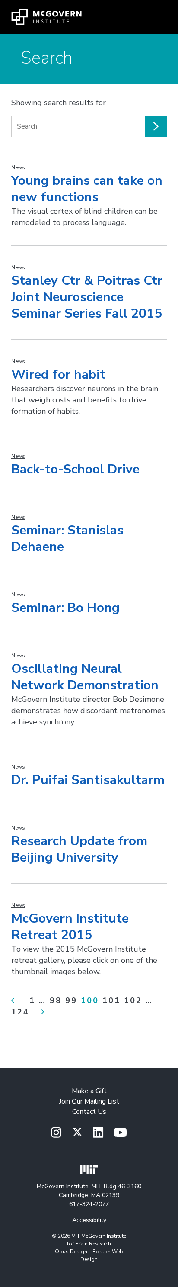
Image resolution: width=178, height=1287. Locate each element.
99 (71, 1000)
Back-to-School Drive (75, 469)
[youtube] (120, 1133)
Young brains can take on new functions (86, 189)
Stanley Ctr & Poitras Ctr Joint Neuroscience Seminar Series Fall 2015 (86, 297)
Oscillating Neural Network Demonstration (85, 677)
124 (20, 1012)
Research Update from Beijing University (79, 849)
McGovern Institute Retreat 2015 (70, 927)
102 (133, 1000)
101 (111, 1000)
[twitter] (77, 1132)
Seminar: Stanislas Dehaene (67, 538)
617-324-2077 (89, 1204)
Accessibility (89, 1220)
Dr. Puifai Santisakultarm (88, 780)
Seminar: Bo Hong (65, 608)
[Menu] (161, 17)
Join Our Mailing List (89, 1101)
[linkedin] (98, 1133)
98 (56, 1000)
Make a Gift (89, 1091)
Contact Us (89, 1111)
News (18, 167)
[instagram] (56, 1133)
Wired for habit (58, 374)
